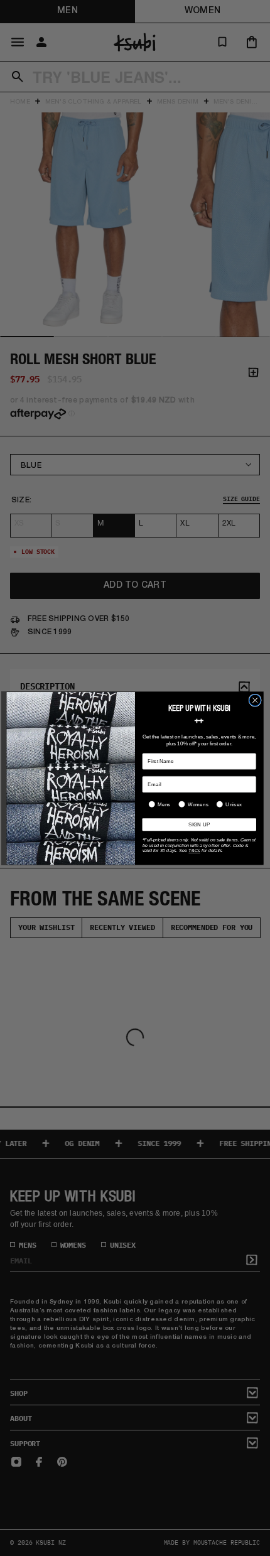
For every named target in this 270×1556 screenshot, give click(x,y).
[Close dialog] (255, 700)
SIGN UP (199, 824)
